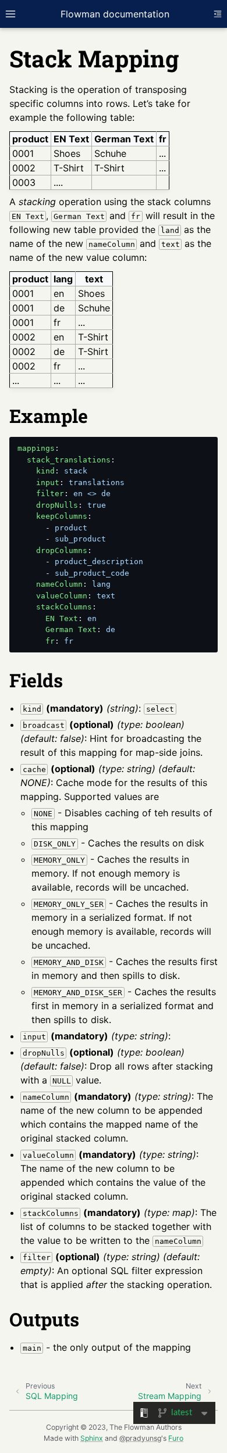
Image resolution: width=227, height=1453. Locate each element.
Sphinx (91, 1438)
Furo (175, 1438)
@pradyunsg (140, 1438)
